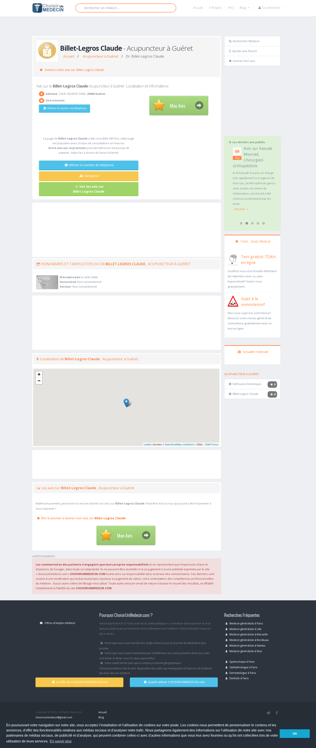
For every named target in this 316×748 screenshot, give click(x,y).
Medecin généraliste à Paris (246, 623)
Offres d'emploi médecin (59, 623)
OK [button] (295, 733)
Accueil (198, 8)
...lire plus (239, 209)
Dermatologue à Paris (242, 672)
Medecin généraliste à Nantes (247, 645)
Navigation (91, 176)
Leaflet (147, 444)
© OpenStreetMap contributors (179, 444)
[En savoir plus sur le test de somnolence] (233, 301)
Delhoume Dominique (247, 384)
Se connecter (271, 8)
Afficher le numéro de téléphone (67, 108)
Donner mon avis (244, 61)
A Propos (215, 8)
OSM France (211, 444)
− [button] (39, 380)
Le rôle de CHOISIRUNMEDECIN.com (82, 682)
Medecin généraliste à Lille (245, 629)
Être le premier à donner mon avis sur (83, 518)
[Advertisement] (156, 27)
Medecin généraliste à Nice (245, 651)
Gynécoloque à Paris (242, 661)
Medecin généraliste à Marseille (248, 634)
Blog (243, 8)
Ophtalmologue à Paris (243, 667)
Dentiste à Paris (239, 678)
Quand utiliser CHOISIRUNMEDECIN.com (176, 682)
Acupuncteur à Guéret (100, 56)
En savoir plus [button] (61, 741)
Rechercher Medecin (246, 41)
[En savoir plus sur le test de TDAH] (233, 259)
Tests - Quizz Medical (254, 241)
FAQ (231, 8)
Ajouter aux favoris (244, 51)
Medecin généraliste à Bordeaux (249, 640)
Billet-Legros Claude (245, 394)
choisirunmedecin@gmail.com (53, 717)
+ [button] (39, 374)
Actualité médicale (255, 352)
